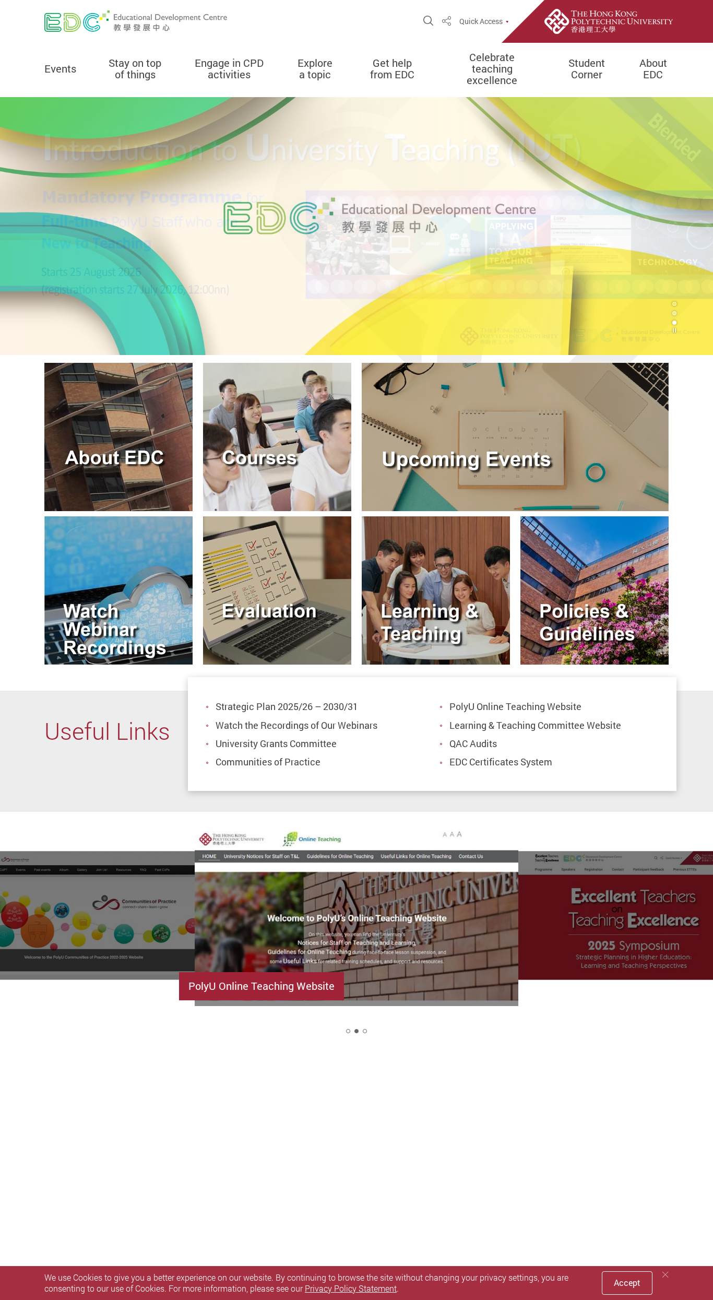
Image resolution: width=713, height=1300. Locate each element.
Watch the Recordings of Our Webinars (296, 725)
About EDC (653, 68)
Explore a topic (315, 68)
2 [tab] (356, 1031)
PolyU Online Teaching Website (515, 706)
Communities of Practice (268, 761)
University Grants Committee (276, 743)
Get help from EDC (392, 68)
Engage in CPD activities (229, 68)
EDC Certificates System (500, 761)
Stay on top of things (135, 68)
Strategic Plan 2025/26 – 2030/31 (287, 706)
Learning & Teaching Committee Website (535, 725)
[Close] (665, 1274)
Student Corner (586, 68)
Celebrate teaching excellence (492, 69)
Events (60, 69)
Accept (627, 1283)
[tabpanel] (356, 225)
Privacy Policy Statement (351, 1288)
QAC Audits (473, 743)
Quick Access (481, 21)
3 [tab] (674, 322)
